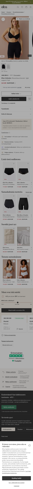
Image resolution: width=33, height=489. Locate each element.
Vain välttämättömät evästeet (16, 482)
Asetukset (16, 486)
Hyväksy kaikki (16, 478)
